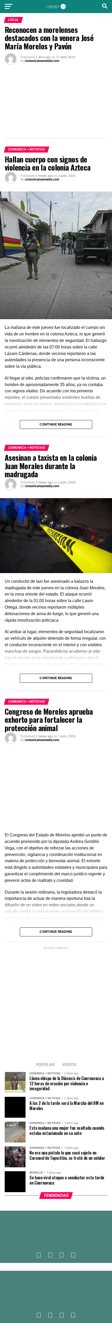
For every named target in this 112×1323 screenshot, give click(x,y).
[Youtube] (73, 1255)
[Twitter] (50, 1255)
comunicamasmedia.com (42, 61)
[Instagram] (62, 1255)
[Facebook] (39, 1255)
